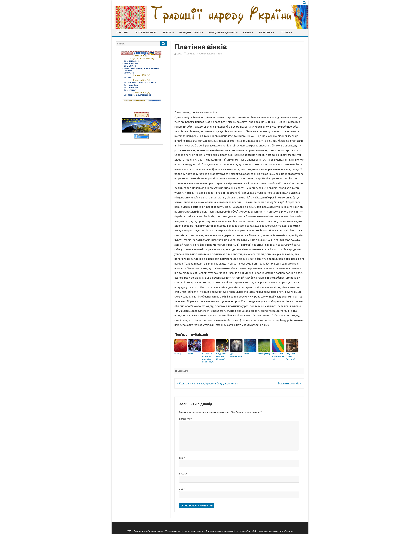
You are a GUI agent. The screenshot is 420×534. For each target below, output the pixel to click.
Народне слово (190, 32)
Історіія (285, 32)
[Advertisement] (239, 85)
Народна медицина (222, 32)
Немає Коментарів (212, 53)
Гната (190, 354)
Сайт (182, 489)
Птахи (246, 354)
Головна (122, 32)
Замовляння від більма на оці (278, 356)
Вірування (265, 32)
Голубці (177, 354)
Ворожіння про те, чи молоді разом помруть (208, 358)
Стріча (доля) (264, 354)
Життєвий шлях (146, 32)
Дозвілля (183, 371)
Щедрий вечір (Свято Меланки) (221, 356)
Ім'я (182, 458)
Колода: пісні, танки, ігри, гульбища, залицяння (208, 383)
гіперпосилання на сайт (268, 531)
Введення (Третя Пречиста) (290, 356)
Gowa (179, 53)
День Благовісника (236, 355)
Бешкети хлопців (289, 383)
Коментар (185, 419)
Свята (247, 32)
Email (183, 474)
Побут (167, 32)
